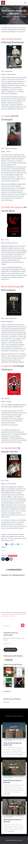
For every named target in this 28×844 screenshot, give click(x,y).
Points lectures (12, 555)
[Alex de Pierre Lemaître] (19, 682)
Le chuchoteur (9, 448)
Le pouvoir (7, 366)
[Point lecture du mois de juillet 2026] (14, 730)
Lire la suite (19, 754)
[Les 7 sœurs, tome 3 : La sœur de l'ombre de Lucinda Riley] (9, 672)
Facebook (7, 691)
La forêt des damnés (12, 207)
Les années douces (11, 38)
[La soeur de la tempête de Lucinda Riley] (9, 682)
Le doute (6, 116)
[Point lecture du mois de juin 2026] (14, 767)
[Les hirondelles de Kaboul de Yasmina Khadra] (19, 672)
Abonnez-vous (10, 649)
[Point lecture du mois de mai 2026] (14, 806)
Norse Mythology (10, 286)
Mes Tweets (6, 702)
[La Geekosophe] (3, 3)
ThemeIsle (19, 840)
